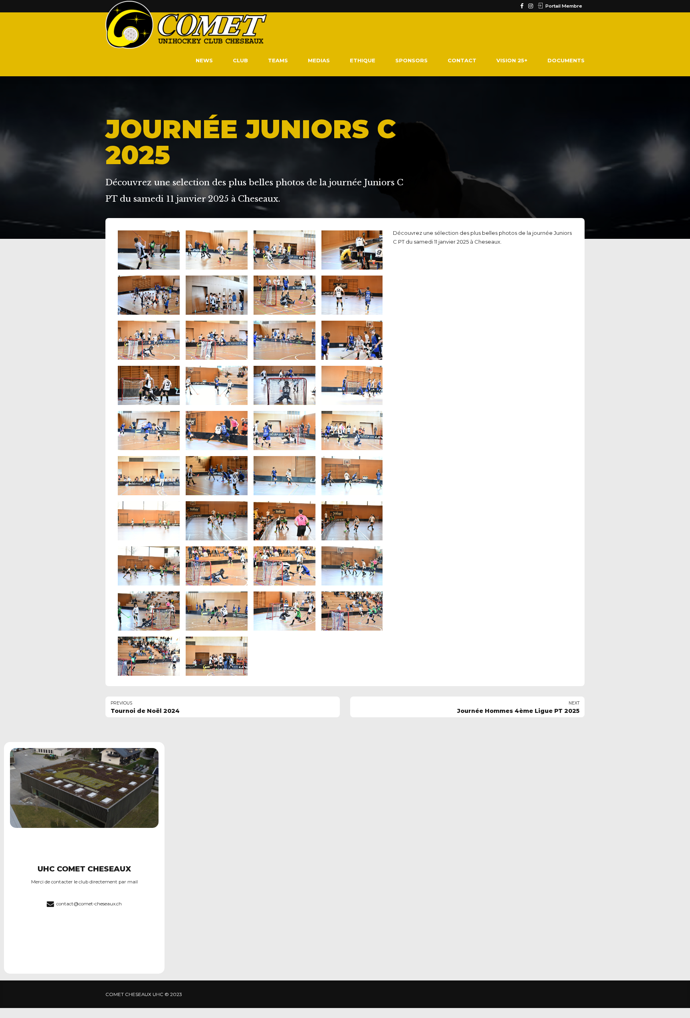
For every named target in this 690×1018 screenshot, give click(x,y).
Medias (319, 60)
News (204, 60)
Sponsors (411, 60)
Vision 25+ (511, 60)
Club (240, 60)
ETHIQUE (362, 60)
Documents (566, 60)
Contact (462, 60)
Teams (278, 60)
